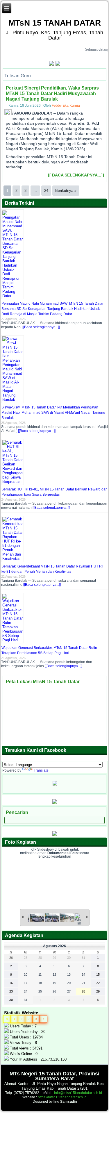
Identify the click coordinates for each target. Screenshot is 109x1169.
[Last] (86, 916)
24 (46, 190)
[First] (23, 916)
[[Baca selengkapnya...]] (41, 327)
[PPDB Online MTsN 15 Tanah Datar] (57, 65)
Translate (41, 770)
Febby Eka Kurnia (66, 105)
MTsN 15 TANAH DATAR (54, 22)
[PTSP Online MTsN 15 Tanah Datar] (52, 65)
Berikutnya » (65, 190)
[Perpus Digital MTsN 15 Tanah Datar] (54, 835)
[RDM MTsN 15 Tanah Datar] (54, 803)
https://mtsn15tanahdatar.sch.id (62, 1097)
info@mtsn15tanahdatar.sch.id (78, 1093)
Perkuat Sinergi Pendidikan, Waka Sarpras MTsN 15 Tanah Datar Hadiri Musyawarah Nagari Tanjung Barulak (52, 93)
